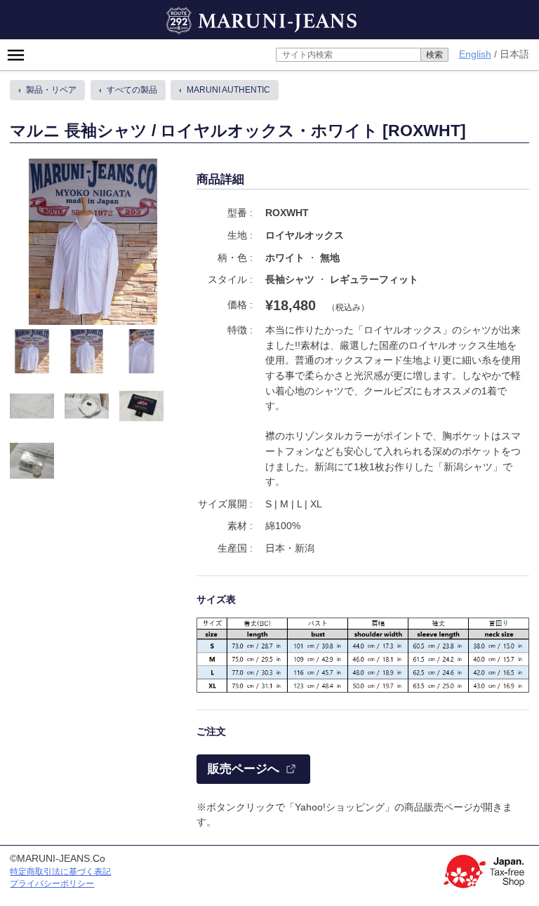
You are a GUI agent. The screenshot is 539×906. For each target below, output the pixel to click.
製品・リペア (51, 90)
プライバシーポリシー (52, 883)
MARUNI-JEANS (202, 14)
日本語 (514, 54)
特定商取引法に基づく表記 (60, 871)
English (475, 54)
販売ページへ (243, 768)
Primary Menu (21, 54)
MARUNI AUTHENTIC (228, 90)
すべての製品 (132, 90)
